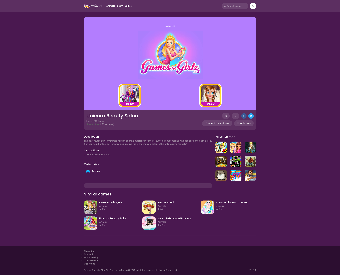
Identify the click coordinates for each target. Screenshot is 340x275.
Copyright (89, 263)
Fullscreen (245, 123)
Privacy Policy (91, 257)
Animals (110, 5)
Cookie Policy (91, 260)
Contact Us (90, 254)
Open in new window (219, 123)
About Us (89, 251)
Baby (120, 5)
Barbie (128, 5)
